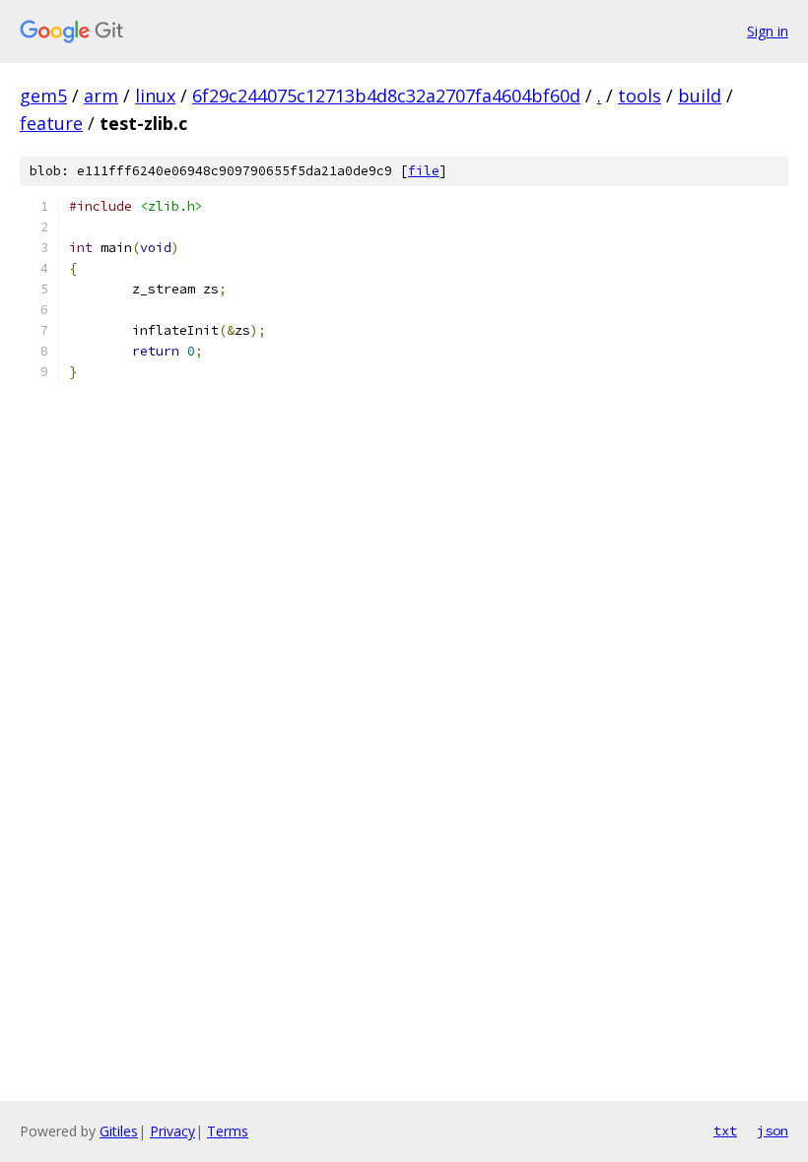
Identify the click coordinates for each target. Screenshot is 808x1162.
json (772, 1130)
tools (639, 95)
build (699, 95)
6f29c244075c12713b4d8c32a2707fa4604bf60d (386, 95)
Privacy (172, 1131)
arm (101, 95)
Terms (227, 1131)
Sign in (767, 31)
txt (725, 1130)
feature (51, 123)
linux (155, 95)
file (423, 170)
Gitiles (119, 1131)
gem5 (43, 95)
